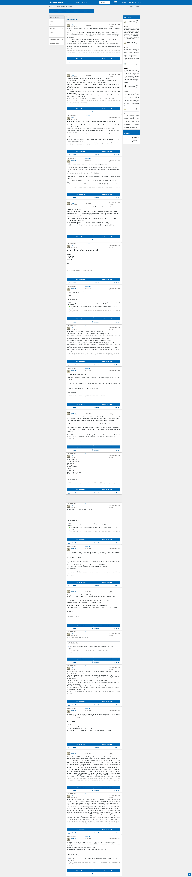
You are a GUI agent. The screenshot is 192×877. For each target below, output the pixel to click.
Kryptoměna (53, 24)
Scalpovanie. (88, 23)
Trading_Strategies (72, 19)
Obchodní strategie (55, 36)
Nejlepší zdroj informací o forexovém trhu (135, 139)
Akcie (51, 32)
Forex (51, 21)
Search (137, 6)
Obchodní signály (54, 39)
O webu (77, 2)
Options (131, 6)
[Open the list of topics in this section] (62, 21)
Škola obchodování (54, 43)
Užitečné (84, 2)
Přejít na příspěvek (80, 59)
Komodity (52, 28)
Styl (138, 2)
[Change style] (136, 2)
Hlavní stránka (56, 6)
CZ (141, 2)
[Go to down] (189, 874)
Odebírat (111, 26)
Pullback (73, 25)
